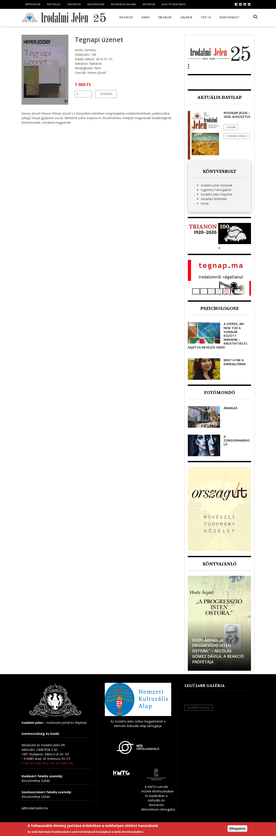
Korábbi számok (236, 136)
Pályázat (165, 17)
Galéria (186, 17)
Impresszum (32, 4)
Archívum (149, 4)
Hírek (145, 17)
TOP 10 (206, 17)
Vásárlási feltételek (214, 199)
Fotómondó (219, 392)
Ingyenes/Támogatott (216, 190)
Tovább (231, 127)
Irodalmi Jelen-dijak (123, 4)
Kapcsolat (54, 4)
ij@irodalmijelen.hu (35, 808)
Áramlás (230, 408)
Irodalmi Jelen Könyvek (216, 185)
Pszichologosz (219, 308)
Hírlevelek (74, 4)
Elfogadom (237, 828)
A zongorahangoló (237, 440)
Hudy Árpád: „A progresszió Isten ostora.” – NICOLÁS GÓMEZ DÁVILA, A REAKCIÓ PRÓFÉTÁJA (218, 650)
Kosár (205, 203)
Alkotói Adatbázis (173, 4)
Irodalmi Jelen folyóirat (216, 194)
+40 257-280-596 (61, 763)
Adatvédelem (95, 4)
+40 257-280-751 (35, 763)
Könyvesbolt (229, 17)
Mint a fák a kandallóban (235, 362)
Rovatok (126, 17)
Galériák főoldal (198, 708)
